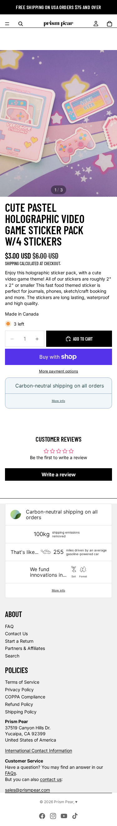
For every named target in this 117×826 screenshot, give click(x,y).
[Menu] (7, 24)
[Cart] (109, 24)
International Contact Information (38, 750)
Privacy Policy (19, 689)
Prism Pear (63, 801)
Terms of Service (22, 682)
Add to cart (83, 339)
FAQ (9, 626)
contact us (50, 779)
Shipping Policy (21, 711)
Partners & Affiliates (25, 648)
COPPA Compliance (25, 696)
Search (12, 655)
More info (58, 401)
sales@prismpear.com (27, 790)
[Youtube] (64, 816)
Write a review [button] (58, 474)
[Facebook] (42, 816)
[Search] (20, 24)
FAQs (10, 773)
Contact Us (16, 633)
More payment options (58, 371)
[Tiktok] (75, 816)
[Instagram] (53, 816)
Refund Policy (19, 704)
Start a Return (19, 641)
